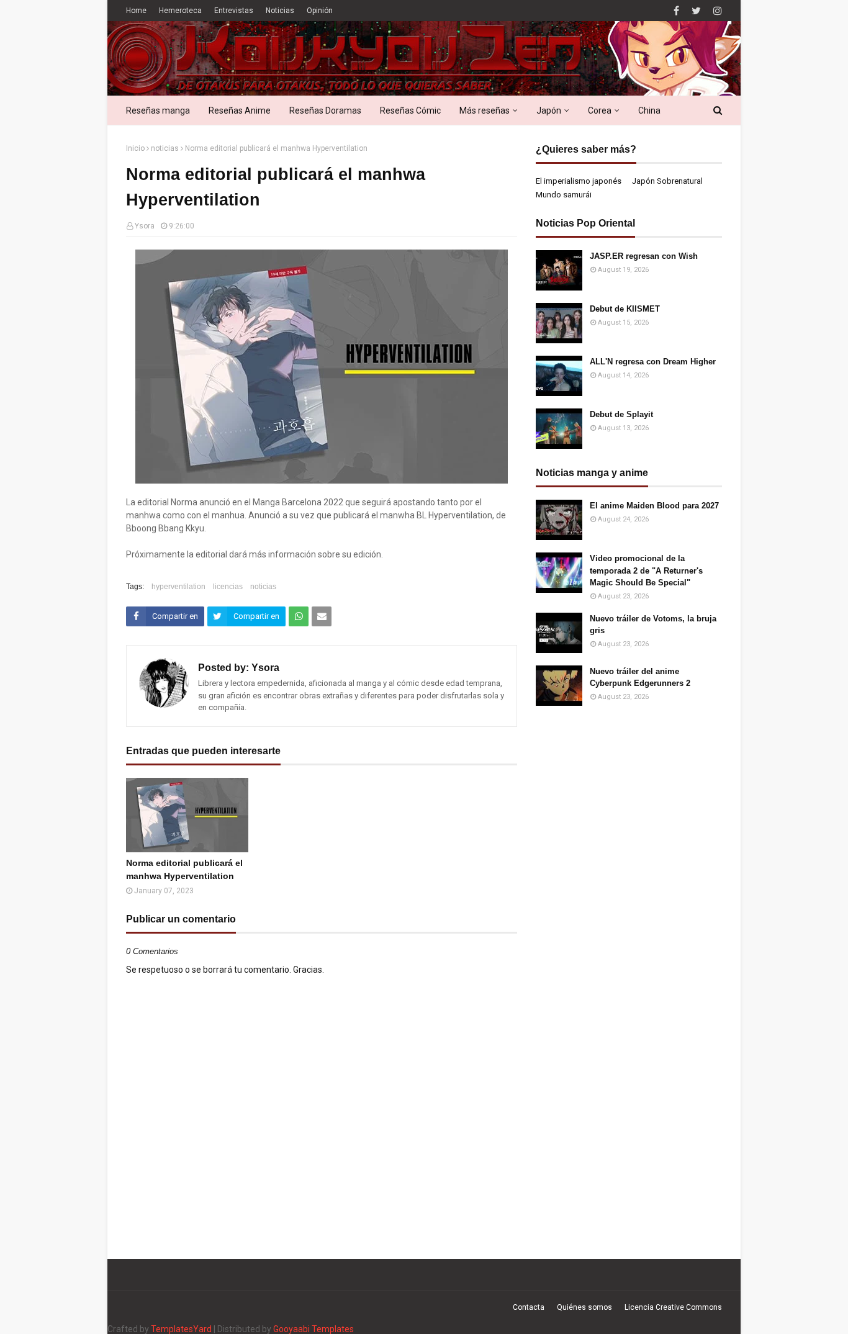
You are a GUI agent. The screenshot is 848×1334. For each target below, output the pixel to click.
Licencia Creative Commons (673, 1307)
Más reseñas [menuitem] (484, 110)
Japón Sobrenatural (667, 181)
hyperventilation (178, 586)
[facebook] (676, 11)
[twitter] (696, 11)
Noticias (280, 10)
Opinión (320, 10)
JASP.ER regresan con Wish (644, 256)
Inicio (135, 148)
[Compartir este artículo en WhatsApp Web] (299, 616)
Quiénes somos (584, 1307)
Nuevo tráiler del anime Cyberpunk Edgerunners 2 (640, 677)
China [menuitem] (649, 110)
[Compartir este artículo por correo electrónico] (322, 616)
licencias (228, 586)
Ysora (145, 226)
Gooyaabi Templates (313, 1329)
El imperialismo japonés (578, 181)
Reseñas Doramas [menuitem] (325, 110)
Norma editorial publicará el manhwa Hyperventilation (184, 869)
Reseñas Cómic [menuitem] (410, 110)
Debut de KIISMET (625, 308)
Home (136, 10)
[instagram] (716, 11)
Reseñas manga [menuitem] (158, 110)
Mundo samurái (564, 194)
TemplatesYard (181, 1329)
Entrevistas (233, 10)
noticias (165, 148)
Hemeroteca (180, 10)
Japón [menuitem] (548, 110)
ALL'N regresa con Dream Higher (653, 361)
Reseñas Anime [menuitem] (240, 110)
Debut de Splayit (621, 414)
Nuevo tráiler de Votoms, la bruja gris (653, 625)
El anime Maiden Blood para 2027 (654, 505)
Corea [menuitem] (599, 110)
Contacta (528, 1307)
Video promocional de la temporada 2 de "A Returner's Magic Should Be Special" (646, 570)
